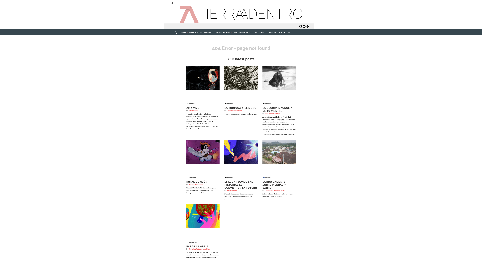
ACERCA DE (259, 33)
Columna (193, 242)
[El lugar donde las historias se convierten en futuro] (241, 152)
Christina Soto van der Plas (199, 249)
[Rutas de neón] (203, 152)
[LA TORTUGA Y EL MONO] (241, 78)
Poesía (268, 177)
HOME (184, 32)
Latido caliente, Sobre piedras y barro (274, 185)
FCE (171, 3)
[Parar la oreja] (203, 216)
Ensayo (230, 104)
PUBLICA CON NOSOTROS (279, 32)
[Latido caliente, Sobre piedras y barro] (279, 152)
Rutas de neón (196, 182)
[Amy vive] (203, 78)
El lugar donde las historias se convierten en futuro (240, 185)
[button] (176, 38)
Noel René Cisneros (272, 114)
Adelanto (193, 177)
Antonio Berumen (196, 184)
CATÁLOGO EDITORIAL (241, 33)
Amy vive (192, 108)
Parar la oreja (197, 246)
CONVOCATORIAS (223, 32)
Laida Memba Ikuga (234, 111)
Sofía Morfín (193, 111)
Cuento (192, 104)
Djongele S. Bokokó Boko (275, 190)
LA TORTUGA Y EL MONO (240, 108)
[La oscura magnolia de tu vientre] (279, 78)
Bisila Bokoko (232, 190)
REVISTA (192, 33)
